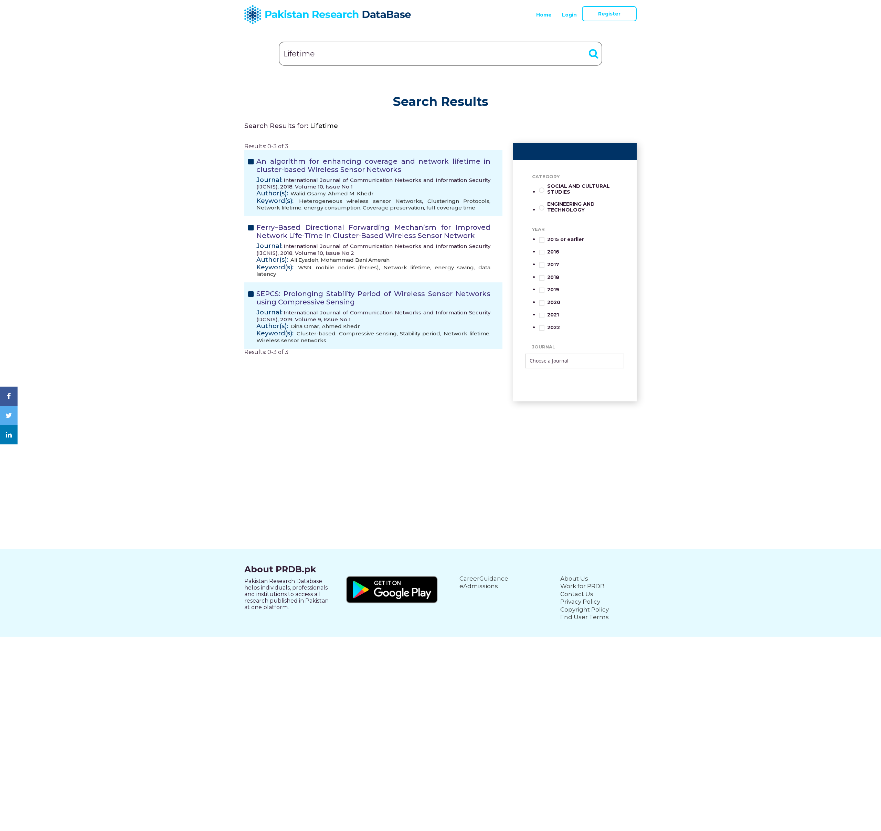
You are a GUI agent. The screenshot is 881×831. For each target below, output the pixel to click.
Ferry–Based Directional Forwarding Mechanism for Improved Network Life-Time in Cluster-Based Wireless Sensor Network (373, 231)
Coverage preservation (393, 207)
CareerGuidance (483, 578)
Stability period (420, 333)
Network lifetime (278, 207)
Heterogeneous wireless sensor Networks (360, 201)
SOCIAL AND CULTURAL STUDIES (578, 189)
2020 (553, 302)
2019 (553, 290)
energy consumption (332, 207)
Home (544, 15)
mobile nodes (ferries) (347, 267)
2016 (553, 252)
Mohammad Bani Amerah (355, 260)
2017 (553, 265)
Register (609, 14)
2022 (553, 328)
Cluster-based (316, 333)
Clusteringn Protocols (458, 201)
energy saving (454, 267)
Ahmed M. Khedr (351, 193)
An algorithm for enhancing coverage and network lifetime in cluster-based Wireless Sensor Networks (373, 165)
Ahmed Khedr (341, 326)
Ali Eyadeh (304, 260)
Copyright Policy (584, 609)
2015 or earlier (565, 239)
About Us (574, 578)
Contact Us (576, 594)
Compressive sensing (368, 333)
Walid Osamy (308, 193)
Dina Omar (304, 326)
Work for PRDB (582, 586)
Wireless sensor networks (291, 340)
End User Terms (584, 617)
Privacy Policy (580, 601)
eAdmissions (478, 586)
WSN (304, 267)
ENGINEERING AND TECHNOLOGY (571, 207)
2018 (553, 277)
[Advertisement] (440, 449)
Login (569, 15)
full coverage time (450, 207)
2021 (553, 315)
